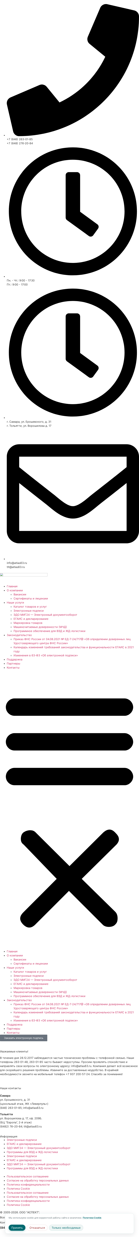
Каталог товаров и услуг (30, 606)
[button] (69, 809)
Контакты (13, 667)
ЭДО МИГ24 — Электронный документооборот (45, 614)
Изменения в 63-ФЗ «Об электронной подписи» (46, 655)
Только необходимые (66, 1227)
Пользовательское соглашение (27, 1176)
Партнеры (13, 663)
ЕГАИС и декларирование (31, 618)
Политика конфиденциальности (28, 1184)
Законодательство (19, 635)
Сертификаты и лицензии (31, 598)
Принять (17, 1227)
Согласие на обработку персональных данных (38, 1180)
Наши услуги (15, 602)
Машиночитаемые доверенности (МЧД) (40, 627)
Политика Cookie (18, 1188)
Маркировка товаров (28, 623)
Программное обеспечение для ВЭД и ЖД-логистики (49, 631)
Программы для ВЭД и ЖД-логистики (32, 1152)
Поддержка (14, 659)
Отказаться (37, 1227)
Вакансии (20, 594)
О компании (15, 590)
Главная (12, 586)
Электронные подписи (29, 610)
